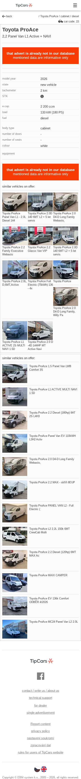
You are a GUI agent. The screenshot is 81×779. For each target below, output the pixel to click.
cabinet (65, 16)
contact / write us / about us (40, 690)
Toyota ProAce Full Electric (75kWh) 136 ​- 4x (40, 285)
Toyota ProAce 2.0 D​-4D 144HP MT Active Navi (40, 345)
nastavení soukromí (40, 738)
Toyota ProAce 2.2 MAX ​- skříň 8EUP (52, 482)
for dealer (40, 705)
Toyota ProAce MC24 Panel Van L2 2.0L (53, 621)
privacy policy (40, 731)
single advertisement (41, 712)
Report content (40, 724)
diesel (75, 16)
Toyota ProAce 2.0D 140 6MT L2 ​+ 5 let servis (40, 217)
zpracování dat (41, 745)
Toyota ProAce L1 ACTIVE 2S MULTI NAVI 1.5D (13, 345)
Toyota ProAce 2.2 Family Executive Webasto (13, 251)
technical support (40, 697)
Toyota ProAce (49, 16)
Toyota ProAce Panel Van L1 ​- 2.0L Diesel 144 (14, 217)
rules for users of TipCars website (40, 752)
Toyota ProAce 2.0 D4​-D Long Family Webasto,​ (64, 217)
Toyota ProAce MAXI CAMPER (48, 575)
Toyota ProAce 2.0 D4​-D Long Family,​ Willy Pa (64, 311)
